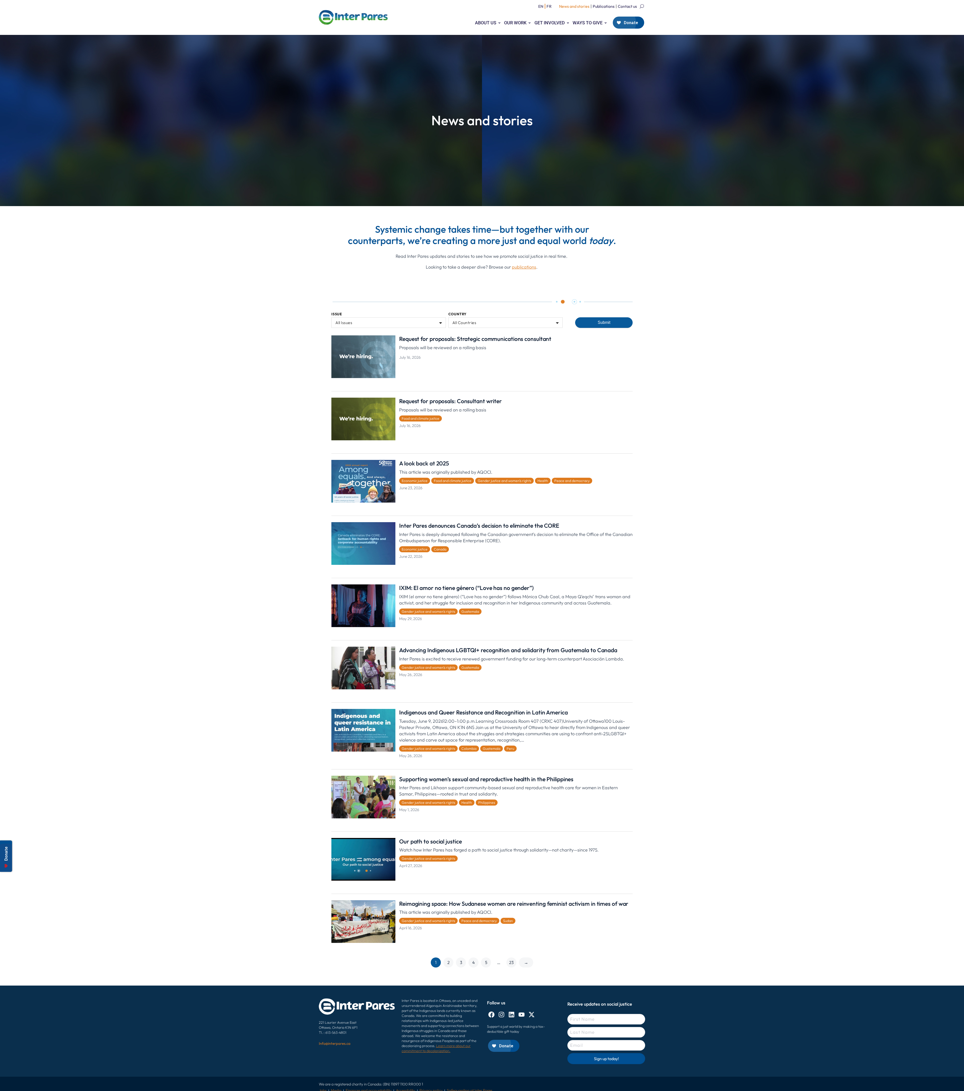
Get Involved (549, 22)
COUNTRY (457, 314)
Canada (440, 549)
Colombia (468, 748)
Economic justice (415, 480)
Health (542, 480)
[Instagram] (501, 1014)
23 (511, 962)
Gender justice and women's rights (504, 480)
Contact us (627, 6)
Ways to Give (587, 22)
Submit (604, 322)
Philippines (486, 802)
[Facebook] (491, 1014)
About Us (485, 22)
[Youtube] (521, 1014)
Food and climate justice (420, 418)
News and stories (574, 6)
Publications (604, 6)
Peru (510, 748)
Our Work (515, 22)
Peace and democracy (572, 480)
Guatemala (470, 611)
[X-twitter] (531, 1014)
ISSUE (336, 314)
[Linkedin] (511, 1014)
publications (524, 267)
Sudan (508, 921)
